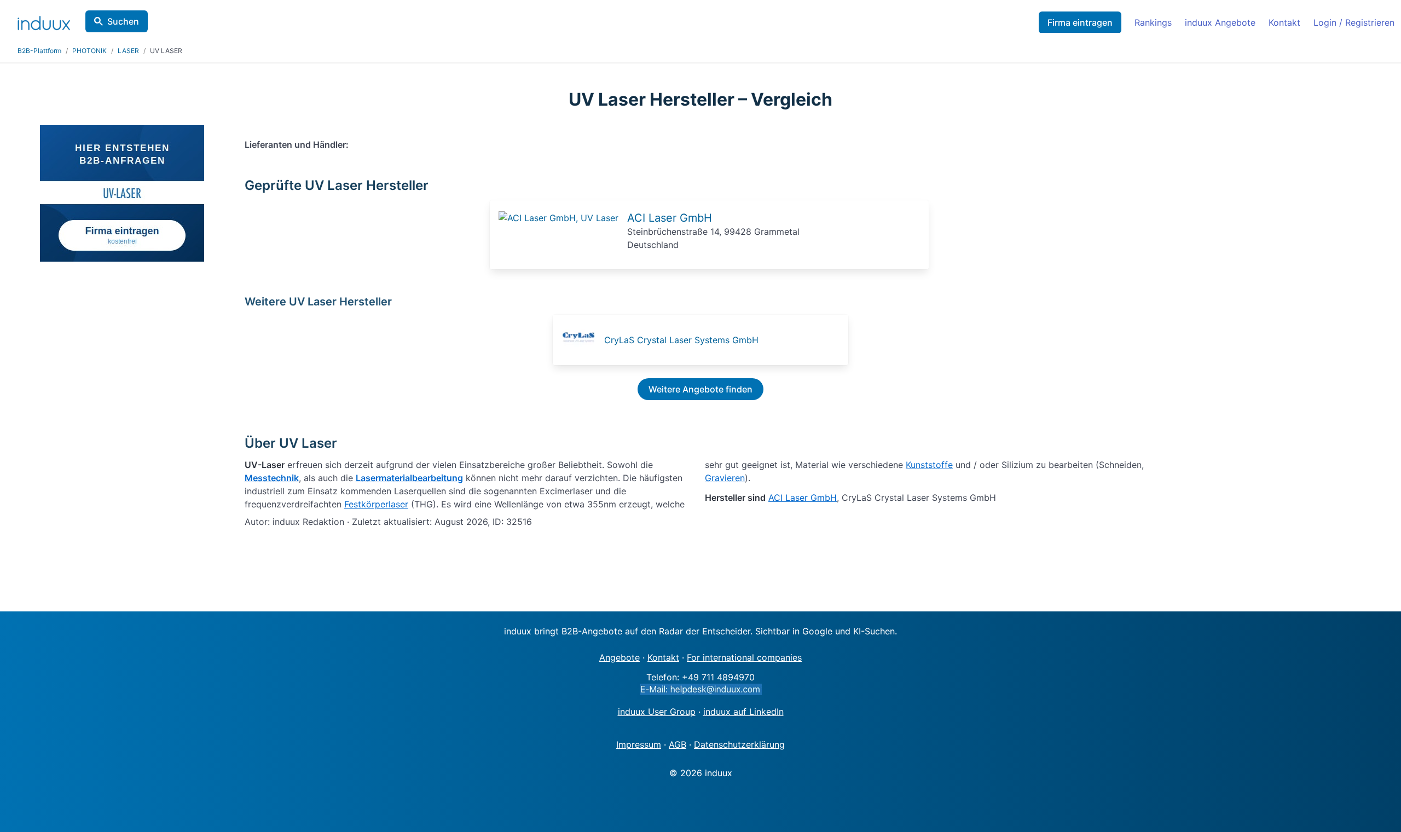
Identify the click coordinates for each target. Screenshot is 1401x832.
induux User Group (657, 711)
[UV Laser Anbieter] (558, 217)
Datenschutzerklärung (739, 744)
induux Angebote (1220, 22)
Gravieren (725, 477)
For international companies (744, 657)
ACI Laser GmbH (669, 217)
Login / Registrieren (1353, 22)
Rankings (1153, 22)
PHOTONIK (89, 51)
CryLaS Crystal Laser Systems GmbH (681, 339)
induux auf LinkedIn (743, 711)
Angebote (619, 657)
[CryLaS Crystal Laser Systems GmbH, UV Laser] (581, 340)
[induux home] (43, 21)
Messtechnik (272, 477)
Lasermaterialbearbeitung (409, 477)
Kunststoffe (929, 464)
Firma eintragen (1080, 22)
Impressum (638, 744)
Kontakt (1284, 22)
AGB (677, 744)
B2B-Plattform (39, 51)
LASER (128, 51)
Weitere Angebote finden (700, 389)
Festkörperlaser (376, 504)
